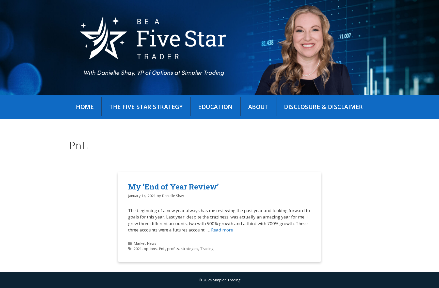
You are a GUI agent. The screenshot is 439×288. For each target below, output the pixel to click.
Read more (222, 230)
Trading (207, 248)
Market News (145, 243)
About (258, 107)
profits (173, 248)
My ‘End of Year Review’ (173, 186)
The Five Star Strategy (146, 107)
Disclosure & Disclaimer (323, 107)
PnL (162, 248)
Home (85, 107)
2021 (138, 248)
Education (215, 107)
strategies (189, 248)
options (150, 248)
